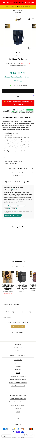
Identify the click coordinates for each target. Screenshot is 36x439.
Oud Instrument (18, 363)
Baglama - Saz (18, 359)
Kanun (18, 415)
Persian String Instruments (18, 395)
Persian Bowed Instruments (18, 398)
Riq (18, 418)
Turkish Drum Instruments (18, 386)
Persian (18, 392)
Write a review (18, 326)
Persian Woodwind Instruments (18, 402)
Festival (18, 411)
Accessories (18, 369)
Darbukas (18, 366)
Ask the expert (18, 176)
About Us (18, 344)
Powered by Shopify (18, 437)
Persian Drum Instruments (18, 405)
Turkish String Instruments (18, 376)
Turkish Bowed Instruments (18, 379)
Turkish (18, 372)
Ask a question (18, 172)
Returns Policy (18, 347)
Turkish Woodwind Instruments (18, 382)
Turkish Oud (18, 408)
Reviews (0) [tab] (10, 312)
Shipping (12, 65)
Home (17, 55)
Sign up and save (17, 355)
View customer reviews (12, 215)
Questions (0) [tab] (26, 312)
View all (18, 266)
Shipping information (18, 168)
